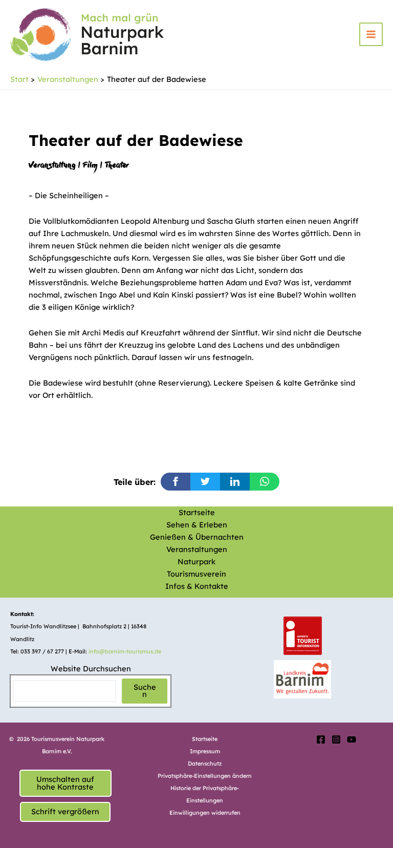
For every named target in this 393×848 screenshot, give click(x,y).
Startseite (197, 512)
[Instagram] (336, 739)
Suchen (145, 690)
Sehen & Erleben (196, 524)
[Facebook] (320, 739)
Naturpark (196, 561)
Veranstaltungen (196, 549)
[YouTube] (351, 739)
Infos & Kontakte (196, 586)
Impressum (205, 751)
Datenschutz (205, 763)
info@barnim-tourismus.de (125, 651)
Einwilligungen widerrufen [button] (205, 812)
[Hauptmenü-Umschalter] (371, 34)
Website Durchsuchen (91, 668)
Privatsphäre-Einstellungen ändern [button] (205, 775)
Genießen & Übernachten (197, 537)
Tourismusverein (196, 574)
